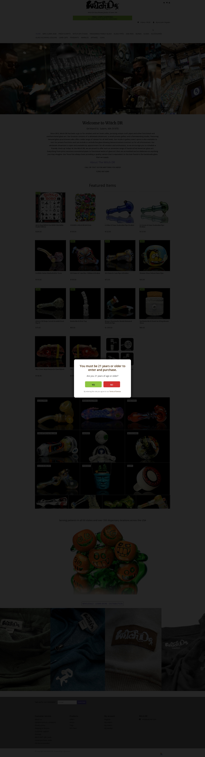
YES (93, 385)
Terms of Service (115, 391)
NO (111, 385)
